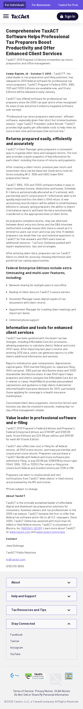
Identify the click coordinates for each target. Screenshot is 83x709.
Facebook (16, 634)
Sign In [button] (70, 16)
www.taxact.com (19, 531)
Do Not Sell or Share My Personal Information (41, 694)
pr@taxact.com (15, 559)
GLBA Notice (62, 691)
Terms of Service (23, 691)
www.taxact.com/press (50, 531)
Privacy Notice (44, 691)
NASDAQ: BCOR (31, 528)
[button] (16, 675)
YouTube (15, 654)
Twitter (14, 641)
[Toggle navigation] (7, 16)
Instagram (16, 647)
